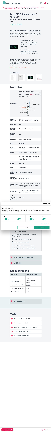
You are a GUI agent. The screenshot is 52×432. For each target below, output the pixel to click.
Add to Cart (8, 430)
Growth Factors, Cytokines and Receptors (35, 7)
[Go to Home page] (13, 3)
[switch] (19, 219)
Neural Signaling (21, 7)
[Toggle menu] (48, 3)
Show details (44, 223)
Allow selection (25, 227)
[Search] (45, 3)
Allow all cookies (41, 227)
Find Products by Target (11, 7)
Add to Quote (46, 429)
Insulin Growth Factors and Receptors (12, 8)
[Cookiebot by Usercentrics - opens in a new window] (44, 204)
